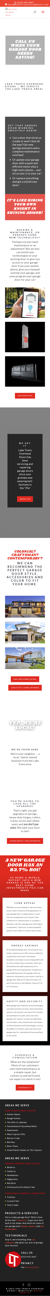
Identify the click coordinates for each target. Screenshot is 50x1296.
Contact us (22, 1220)
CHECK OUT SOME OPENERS (25, 688)
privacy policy (31, 1267)
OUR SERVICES (25, 396)
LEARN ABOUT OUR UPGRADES (25, 841)
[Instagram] (29, 1285)
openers (32, 1226)
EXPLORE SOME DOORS (25, 679)
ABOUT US (25, 499)
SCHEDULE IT (25, 1088)
